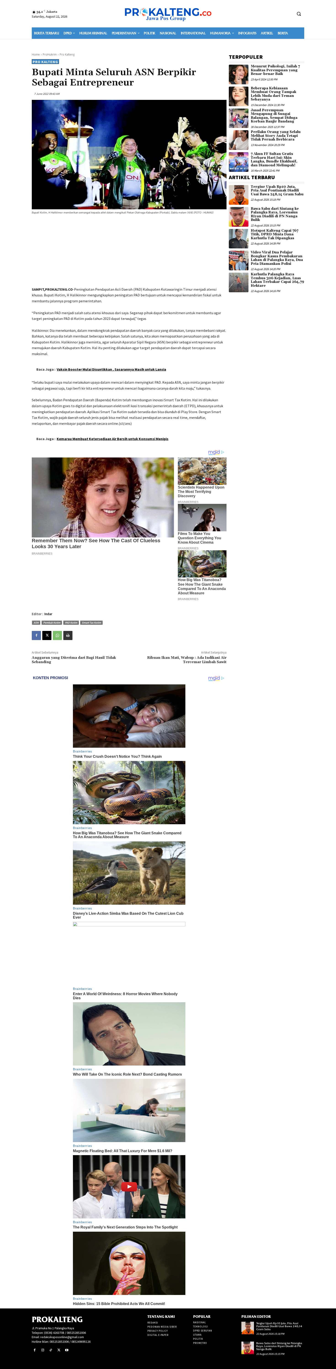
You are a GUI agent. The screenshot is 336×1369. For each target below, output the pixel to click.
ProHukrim (50, 54)
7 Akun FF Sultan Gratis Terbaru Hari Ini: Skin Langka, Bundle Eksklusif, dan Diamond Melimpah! (274, 159)
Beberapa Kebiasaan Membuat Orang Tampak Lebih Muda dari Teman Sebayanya (273, 94)
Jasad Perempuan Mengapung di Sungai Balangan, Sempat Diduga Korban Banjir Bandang (274, 116)
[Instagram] (42, 1350)
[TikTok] (50, 1350)
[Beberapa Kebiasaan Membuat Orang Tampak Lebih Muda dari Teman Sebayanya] (238, 96)
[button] (298, 13)
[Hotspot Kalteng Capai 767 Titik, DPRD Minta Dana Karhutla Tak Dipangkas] (238, 239)
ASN (36, 622)
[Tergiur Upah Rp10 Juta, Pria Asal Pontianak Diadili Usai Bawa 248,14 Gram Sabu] (238, 195)
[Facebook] (36, 635)
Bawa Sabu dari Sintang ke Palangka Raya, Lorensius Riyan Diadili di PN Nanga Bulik (275, 214)
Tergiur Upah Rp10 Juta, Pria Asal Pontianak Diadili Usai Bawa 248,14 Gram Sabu (277, 191)
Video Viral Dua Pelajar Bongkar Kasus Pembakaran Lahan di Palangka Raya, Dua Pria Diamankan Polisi (277, 258)
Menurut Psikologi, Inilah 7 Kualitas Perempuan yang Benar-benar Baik (275, 70)
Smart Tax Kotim (91, 622)
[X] (46, 635)
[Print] (67, 635)
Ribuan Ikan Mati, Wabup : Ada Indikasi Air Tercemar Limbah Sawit (187, 659)
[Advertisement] (129, 251)
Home (36, 54)
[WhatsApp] (57, 635)
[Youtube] (67, 1350)
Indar (48, 614)
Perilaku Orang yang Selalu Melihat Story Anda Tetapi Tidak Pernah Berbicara (276, 136)
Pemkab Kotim (51, 622)
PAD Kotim (71, 622)
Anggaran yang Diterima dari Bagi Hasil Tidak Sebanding (74, 659)
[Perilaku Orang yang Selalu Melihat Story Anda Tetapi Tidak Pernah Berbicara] (238, 140)
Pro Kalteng (67, 54)
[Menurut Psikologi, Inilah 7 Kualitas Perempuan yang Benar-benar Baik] (238, 74)
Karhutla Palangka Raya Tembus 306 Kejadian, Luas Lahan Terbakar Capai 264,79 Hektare (277, 280)
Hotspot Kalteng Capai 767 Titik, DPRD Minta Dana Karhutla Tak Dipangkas (274, 234)
